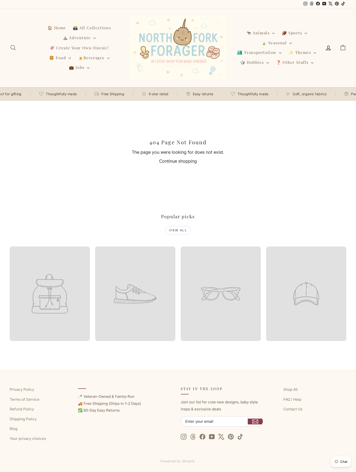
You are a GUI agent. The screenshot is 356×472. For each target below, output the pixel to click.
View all (178, 230)
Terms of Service (24, 399)
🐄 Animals (258, 32)
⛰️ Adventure (77, 37)
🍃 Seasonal (275, 42)
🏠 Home (56, 27)
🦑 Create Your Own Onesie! (79, 47)
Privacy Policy (22, 389)
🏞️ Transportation (257, 52)
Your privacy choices (28, 438)
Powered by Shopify (178, 461)
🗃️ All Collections (92, 27)
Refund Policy (22, 409)
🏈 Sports (292, 32)
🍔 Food (58, 57)
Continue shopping (178, 161)
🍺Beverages (92, 57)
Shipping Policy (23, 419)
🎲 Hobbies (252, 62)
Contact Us (292, 409)
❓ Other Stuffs (293, 62)
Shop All (290, 389)
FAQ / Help (292, 399)
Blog (13, 428)
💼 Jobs (77, 67)
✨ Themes (300, 52)
